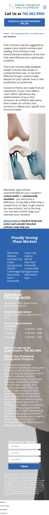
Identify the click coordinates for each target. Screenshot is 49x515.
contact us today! (13, 425)
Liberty (28, 256)
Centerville (13, 280)
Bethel (28, 259)
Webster (12, 256)
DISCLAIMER (28, 487)
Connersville (31, 268)
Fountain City (14, 259)
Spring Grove (14, 265)
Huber (10, 262)
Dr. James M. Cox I (32, 491)
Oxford (11, 268)
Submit (24, 466)
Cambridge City (15, 271)
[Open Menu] (45, 7)
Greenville (30, 265)
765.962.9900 (33, 13)
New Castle (13, 274)
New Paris (30, 262)
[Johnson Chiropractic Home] (24, 6)
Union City (30, 253)
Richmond (12, 253)
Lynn (27, 277)
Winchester (30, 274)
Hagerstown (31, 271)
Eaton (10, 277)
